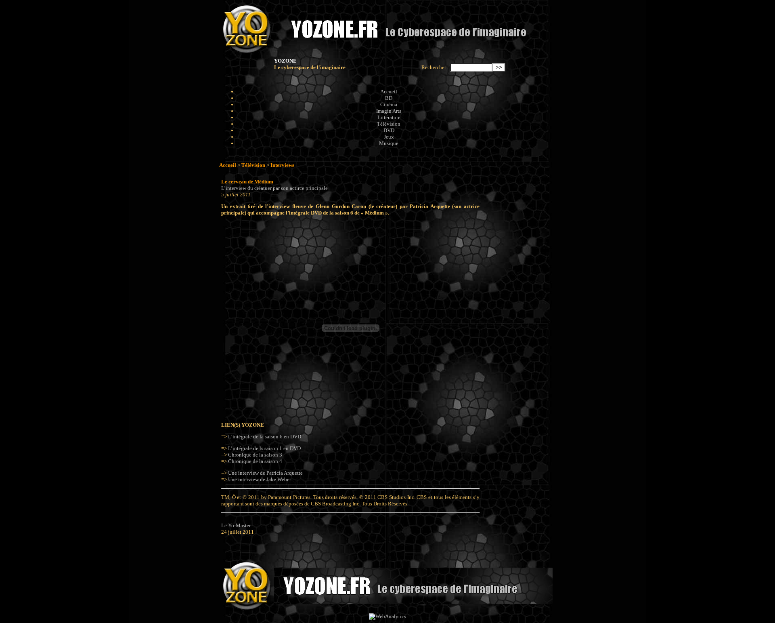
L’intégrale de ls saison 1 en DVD (264, 448)
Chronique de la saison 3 (255, 455)
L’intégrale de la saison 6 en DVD (264, 437)
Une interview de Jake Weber (259, 479)
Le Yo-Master (236, 525)
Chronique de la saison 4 (255, 461)
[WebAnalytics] (387, 616)
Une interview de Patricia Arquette (265, 473)
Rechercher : (435, 67)
